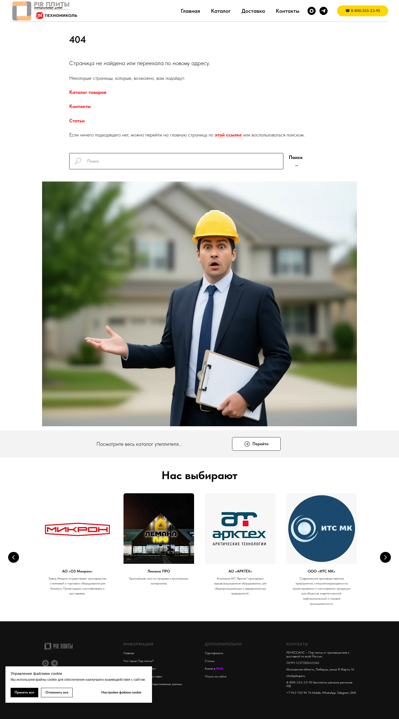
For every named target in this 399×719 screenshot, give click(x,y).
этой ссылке (228, 135)
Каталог (221, 11)
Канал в (210, 668)
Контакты (287, 11)
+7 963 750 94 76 (298, 693)
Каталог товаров (87, 92)
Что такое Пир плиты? (138, 661)
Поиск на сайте (215, 676)
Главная (190, 11)
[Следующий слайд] (385, 557)
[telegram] (323, 11)
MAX (219, 668)
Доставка (253, 11)
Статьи (77, 120)
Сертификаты (214, 653)
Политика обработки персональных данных (152, 684)
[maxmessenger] (312, 11)
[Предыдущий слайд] (13, 557)
